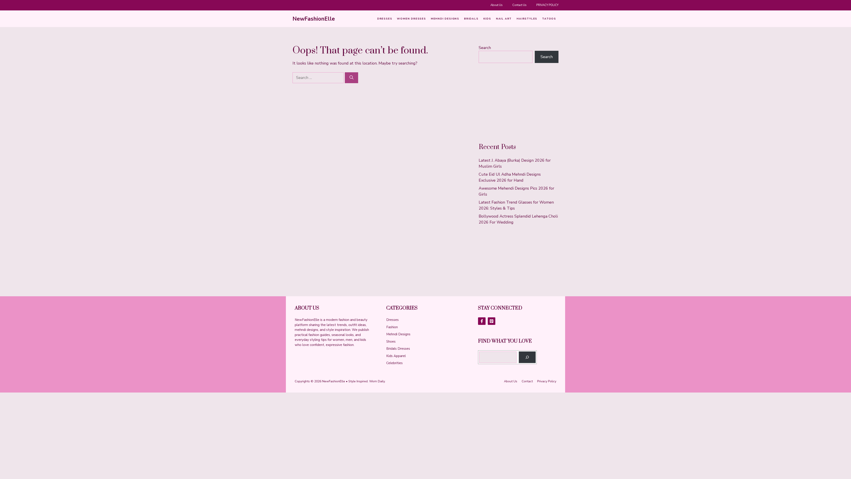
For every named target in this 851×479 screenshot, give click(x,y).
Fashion (392, 327)
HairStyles (527, 18)
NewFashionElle (314, 19)
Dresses (384, 18)
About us (510, 381)
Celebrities (394, 363)
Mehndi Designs (445, 18)
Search (485, 47)
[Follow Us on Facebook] (482, 321)
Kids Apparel (396, 356)
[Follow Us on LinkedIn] (491, 321)
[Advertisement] (518, 103)
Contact (527, 381)
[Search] (351, 77)
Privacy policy (546, 381)
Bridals (471, 18)
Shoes (391, 341)
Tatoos (549, 18)
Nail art (504, 18)
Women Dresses (411, 18)
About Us (496, 5)
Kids (487, 18)
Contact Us (519, 5)
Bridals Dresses (398, 348)
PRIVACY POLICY (547, 5)
